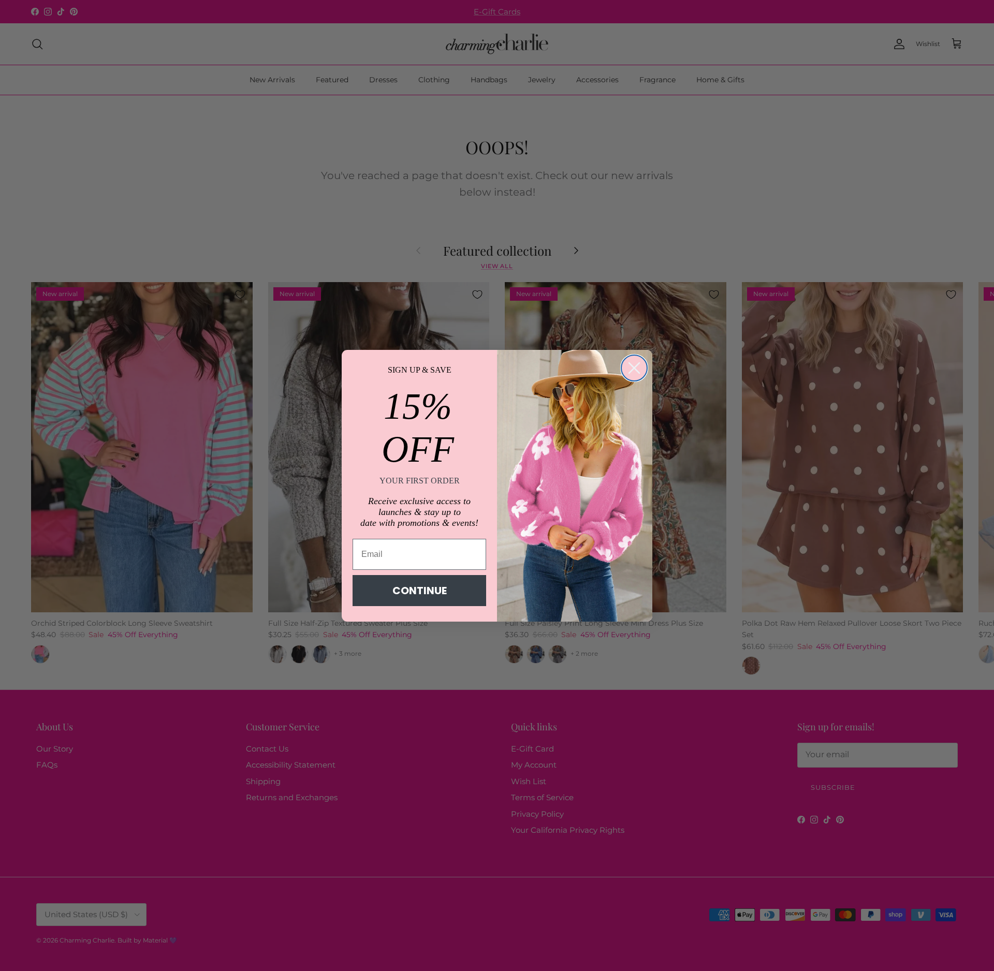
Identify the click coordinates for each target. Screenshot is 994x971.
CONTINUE (419, 590)
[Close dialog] (634, 368)
